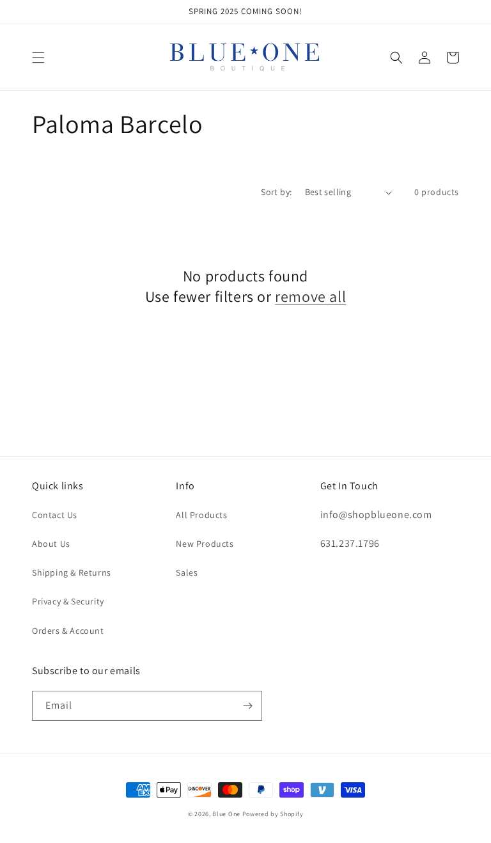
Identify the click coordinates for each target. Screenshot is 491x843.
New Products (204, 543)
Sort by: (276, 192)
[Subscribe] (247, 706)
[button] (38, 57)
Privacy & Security (68, 601)
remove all (310, 296)
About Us (51, 543)
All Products (201, 515)
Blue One (226, 814)
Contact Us (54, 515)
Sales (187, 572)
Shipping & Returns (71, 572)
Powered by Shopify (273, 814)
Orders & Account (68, 630)
